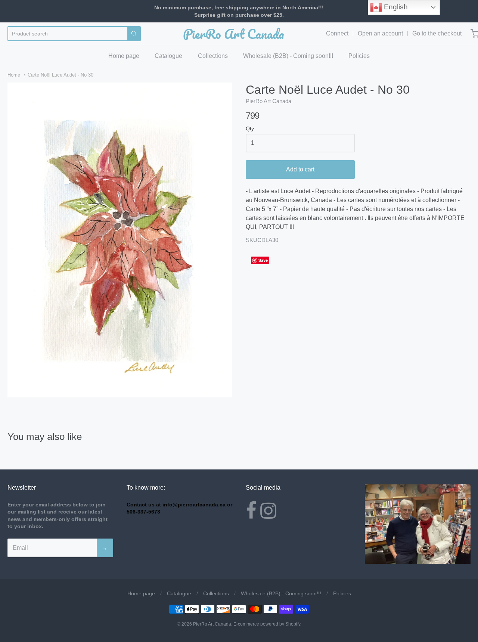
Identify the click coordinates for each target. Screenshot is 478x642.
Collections (213, 56)
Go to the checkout (437, 33)
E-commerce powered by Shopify (266, 624)
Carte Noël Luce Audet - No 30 (60, 75)
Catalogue (168, 56)
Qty (250, 128)
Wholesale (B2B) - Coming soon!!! (288, 56)
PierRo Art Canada (233, 33)
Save (263, 260)
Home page (123, 56)
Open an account (380, 33)
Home (13, 75)
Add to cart (300, 169)
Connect (337, 33)
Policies (359, 56)
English (395, 7)
